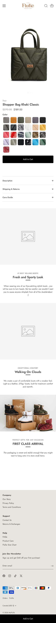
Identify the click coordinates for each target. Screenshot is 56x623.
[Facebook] (4, 575)
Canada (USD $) (8, 606)
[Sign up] (52, 566)
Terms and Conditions (12, 507)
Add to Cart (28, 618)
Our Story (7, 499)
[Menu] (4, 6)
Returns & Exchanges (11, 524)
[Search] (46, 6)
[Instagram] (9, 575)
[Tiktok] (15, 575)
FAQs (5, 536)
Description (7, 180)
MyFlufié (12, 612)
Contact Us (7, 520)
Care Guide (8, 197)
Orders (5, 598)
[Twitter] (21, 575)
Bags (5, 100)
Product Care (8, 540)
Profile (11, 598)
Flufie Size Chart (9, 544)
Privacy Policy (8, 503)
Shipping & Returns (11, 189)
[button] (6, 120)
